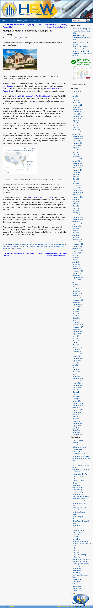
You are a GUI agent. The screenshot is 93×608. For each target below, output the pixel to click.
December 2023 (77, 163)
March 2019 (76, 291)
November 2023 (77, 165)
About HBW (6, 21)
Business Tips (77, 449)
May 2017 (75, 340)
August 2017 (76, 334)
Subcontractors (77, 557)
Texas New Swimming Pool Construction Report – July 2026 (81, 31)
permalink (18, 248)
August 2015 (76, 387)
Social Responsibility (79, 555)
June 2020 (75, 257)
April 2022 (75, 208)
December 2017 (77, 325)
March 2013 (76, 430)
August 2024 (76, 145)
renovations (76, 539)
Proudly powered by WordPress (66, 606)
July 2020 (75, 255)
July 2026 (75, 94)
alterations (75, 443)
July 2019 (75, 282)
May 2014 (75, 419)
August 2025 (76, 118)
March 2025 (76, 130)
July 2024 (75, 147)
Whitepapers (76, 586)
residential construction (80, 541)
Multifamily (76, 525)
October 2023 (76, 168)
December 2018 (77, 298)
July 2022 (75, 201)
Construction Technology (80, 469)
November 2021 (77, 219)
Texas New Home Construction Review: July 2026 (81, 38)
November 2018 (77, 300)
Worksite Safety (77, 590)
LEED (74, 514)
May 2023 (75, 179)
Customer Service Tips (80, 474)
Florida (74, 483)
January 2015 (76, 401)
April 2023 (75, 181)
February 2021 (77, 239)
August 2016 (76, 361)
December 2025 (77, 109)
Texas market (15, 246)
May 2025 (75, 125)
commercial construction (80, 456)
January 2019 (76, 296)
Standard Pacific (35, 246)
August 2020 (76, 253)
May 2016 (75, 367)
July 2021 (75, 228)
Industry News (43, 244)
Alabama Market (14, 244)
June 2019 (75, 284)
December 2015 (77, 378)
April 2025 (75, 127)
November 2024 (77, 139)
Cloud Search (76, 451)
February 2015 (77, 399)
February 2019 (77, 293)
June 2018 (75, 311)
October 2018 (76, 302)
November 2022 (77, 192)
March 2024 (76, 156)
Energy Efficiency (78, 476)
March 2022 (76, 210)
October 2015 (76, 383)
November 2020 (77, 246)
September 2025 (77, 116)
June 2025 (75, 123)
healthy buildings (77, 492)
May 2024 (75, 152)
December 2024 (77, 136)
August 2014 (76, 412)
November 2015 (77, 381)
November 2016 (77, 354)
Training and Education (80, 575)
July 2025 (75, 121)
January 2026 (76, 107)
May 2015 (75, 392)
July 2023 (75, 174)
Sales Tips (76, 550)
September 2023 (77, 170)
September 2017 (77, 331)
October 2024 (76, 141)
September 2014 (77, 410)
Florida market (24, 244)
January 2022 (76, 215)
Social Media (76, 552)
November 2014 (77, 405)
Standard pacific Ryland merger (50, 246)
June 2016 (75, 365)
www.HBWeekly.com (20, 21)
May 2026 (75, 98)
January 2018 (76, 322)
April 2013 (75, 428)
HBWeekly (12, 606)
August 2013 (76, 426)
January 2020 (76, 269)
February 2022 (77, 213)
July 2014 (75, 414)
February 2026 (77, 105)
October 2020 (76, 248)
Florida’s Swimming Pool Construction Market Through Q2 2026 (82, 53)
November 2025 (77, 112)
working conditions (78, 588)
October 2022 (76, 195)
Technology (76, 566)
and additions (76, 445)
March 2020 (76, 264)
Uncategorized (77, 579)
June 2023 (75, 177)
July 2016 (75, 363)
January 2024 (76, 161)
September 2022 (77, 197)
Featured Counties (78, 481)
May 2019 (75, 286)
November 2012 (77, 434)
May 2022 (75, 206)
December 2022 (77, 190)
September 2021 (77, 224)
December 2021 (77, 217)
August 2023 (76, 172)
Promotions (76, 534)
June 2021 (75, 231)
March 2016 (76, 372)
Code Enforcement (78, 454)
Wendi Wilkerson (25, 38)
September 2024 (77, 143)
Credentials (76, 472)
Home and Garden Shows (80, 496)
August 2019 (76, 280)
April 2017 (75, 343)
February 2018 (77, 320)
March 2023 (76, 183)
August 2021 (76, 226)
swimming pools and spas (80, 564)
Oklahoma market (54, 244)
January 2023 (76, 188)
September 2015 (77, 385)
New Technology (77, 528)
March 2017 (76, 345)
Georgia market (34, 244)
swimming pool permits (80, 561)
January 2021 (76, 242)
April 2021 (75, 235)
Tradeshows (76, 573)
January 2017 (76, 349)
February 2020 (77, 266)
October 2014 (76, 408)
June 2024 (75, 150)
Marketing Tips (77, 519)
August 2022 (76, 199)
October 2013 (76, 421)
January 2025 (76, 134)
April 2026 (75, 100)
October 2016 (76, 356)
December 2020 (77, 244)
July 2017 (75, 336)
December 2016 (77, 352)
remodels (75, 537)
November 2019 (77, 273)
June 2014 (75, 417)
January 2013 (76, 432)
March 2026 (76, 103)
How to (74, 505)
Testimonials (76, 568)
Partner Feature (77, 532)
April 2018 (75, 316)
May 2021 (75, 233)
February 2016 (77, 374)
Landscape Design (78, 512)
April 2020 (75, 262)
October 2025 (76, 114)
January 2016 (76, 376)
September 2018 (77, 304)
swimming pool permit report (81, 559)
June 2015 (75, 390)
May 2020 (75, 260)
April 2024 (75, 154)
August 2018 (76, 307)
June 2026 (75, 96)
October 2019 (76, 275)
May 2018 (75, 313)
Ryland (26, 246)
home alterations (77, 494)
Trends (74, 577)
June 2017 (75, 338)
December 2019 (77, 271)
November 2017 (77, 327)
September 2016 (77, 358)
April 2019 (75, 289)
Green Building (77, 490)
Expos (74, 478)
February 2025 (77, 132)
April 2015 (75, 394)
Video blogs (76, 584)
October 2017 (76, 329)
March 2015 (76, 396)
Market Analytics (77, 517)
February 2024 (77, 159)
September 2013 (77, 423)
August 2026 (76, 91)
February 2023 (77, 186)
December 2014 (77, 403)
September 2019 (77, 278)
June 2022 (75, 204)
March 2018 (76, 318)
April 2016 (75, 369)
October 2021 (76, 221)
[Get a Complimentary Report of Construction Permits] (81, 80)
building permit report (79, 447)
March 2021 (76, 237)
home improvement (78, 498)
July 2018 (75, 309)
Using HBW (76, 582)
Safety (74, 548)
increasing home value (79, 508)
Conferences (76, 463)
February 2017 (77, 347)
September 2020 (77, 251)
